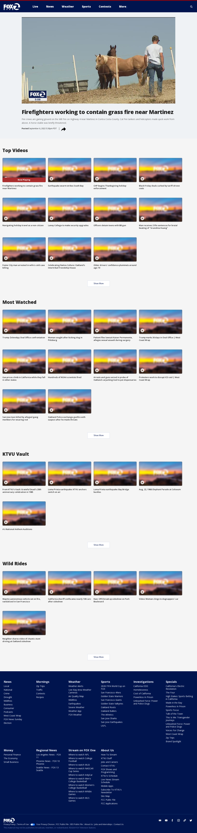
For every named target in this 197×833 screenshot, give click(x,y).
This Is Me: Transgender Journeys (178, 719)
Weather (74, 682)
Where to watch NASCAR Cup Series (80, 770)
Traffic (39, 689)
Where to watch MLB (79, 764)
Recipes (40, 697)
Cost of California (142, 693)
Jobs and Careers (109, 761)
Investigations (143, 682)
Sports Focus (172, 710)
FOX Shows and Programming (109, 771)
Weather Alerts (75, 686)
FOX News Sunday (13, 719)
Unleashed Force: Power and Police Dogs (145, 702)
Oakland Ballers (109, 711)
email (160, 820)
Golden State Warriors (112, 696)
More (122, 6)
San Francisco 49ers (111, 692)
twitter (190, 820)
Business (8, 704)
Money (8, 750)
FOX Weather (75, 714)
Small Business (11, 761)
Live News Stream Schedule (110, 781)
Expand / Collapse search (191, 6)
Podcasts (8, 711)
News (7, 682)
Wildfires (8, 700)
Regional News (46, 750)
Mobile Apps (107, 785)
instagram (178, 820)
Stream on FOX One (82, 750)
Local (6, 686)
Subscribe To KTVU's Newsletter (111, 791)
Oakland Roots (108, 707)
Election (8, 722)
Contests (40, 693)
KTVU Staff (106, 758)
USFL (103, 725)
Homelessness (140, 689)
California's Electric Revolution (175, 687)
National (8, 689)
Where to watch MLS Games (78, 799)
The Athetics (107, 714)
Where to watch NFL (78, 754)
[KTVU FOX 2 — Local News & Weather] (14, 6)
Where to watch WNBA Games (80, 793)
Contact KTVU (108, 765)
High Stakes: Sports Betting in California (179, 697)
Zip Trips (40, 686)
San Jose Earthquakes (112, 722)
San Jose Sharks (109, 718)
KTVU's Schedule (109, 775)
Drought (8, 697)
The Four (170, 692)
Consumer (9, 708)
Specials (171, 682)
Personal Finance (12, 754)
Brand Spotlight (173, 741)
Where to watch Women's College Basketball (81, 786)
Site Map (105, 796)
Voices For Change (175, 730)
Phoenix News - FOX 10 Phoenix (48, 762)
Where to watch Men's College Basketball (79, 780)
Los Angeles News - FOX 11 (48, 756)
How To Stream (109, 754)
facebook (172, 820)
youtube (166, 820)
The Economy (11, 758)
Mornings (42, 682)
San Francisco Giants (111, 699)
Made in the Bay (174, 702)
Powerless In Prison (143, 697)
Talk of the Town (174, 713)
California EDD (140, 686)
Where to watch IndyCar (80, 774)
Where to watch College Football (80, 759)
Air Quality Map (76, 696)
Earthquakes (74, 703)
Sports (105, 682)
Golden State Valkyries (112, 703)
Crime (7, 693)
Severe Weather (76, 707)
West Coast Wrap (12, 715)
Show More (99, 283)
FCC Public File (108, 799)
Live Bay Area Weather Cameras (79, 691)
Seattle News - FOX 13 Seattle (47, 769)
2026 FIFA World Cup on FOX (113, 687)
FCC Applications (109, 803)
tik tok (184, 820)
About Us (107, 750)
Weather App (74, 711)
